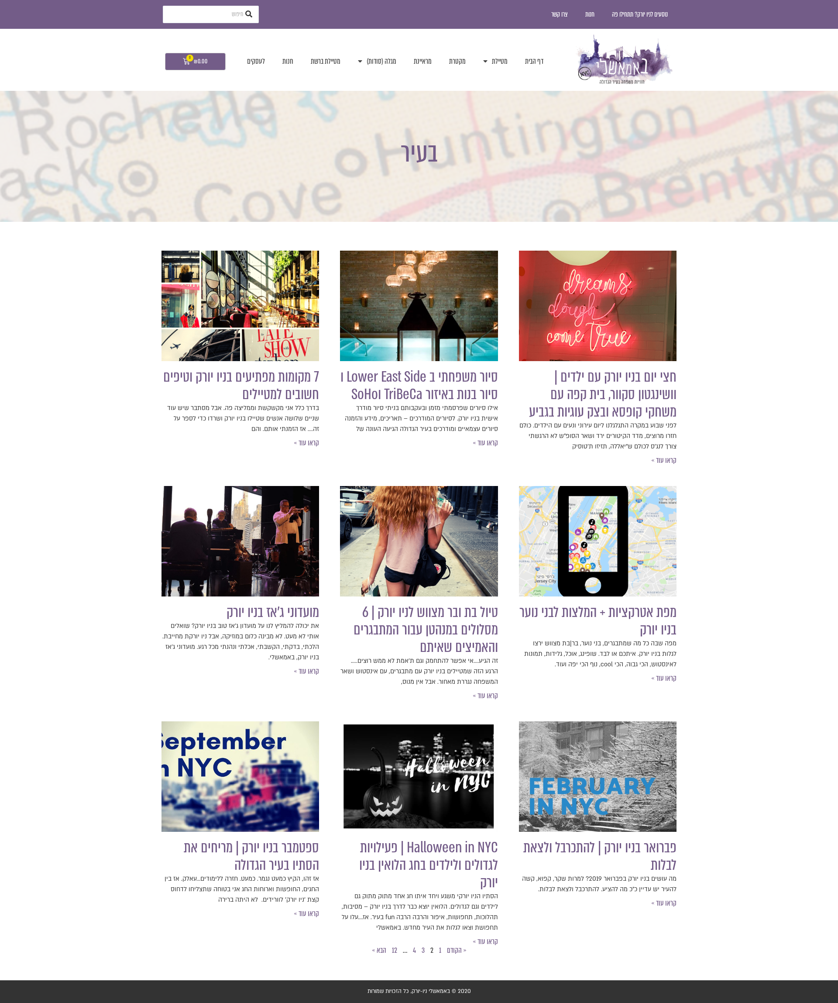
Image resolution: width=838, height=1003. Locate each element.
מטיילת (500, 61)
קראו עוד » (664, 460)
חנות (589, 14)
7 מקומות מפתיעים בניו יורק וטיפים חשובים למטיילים (241, 385)
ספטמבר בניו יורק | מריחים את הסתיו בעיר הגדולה (251, 856)
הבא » (379, 950)
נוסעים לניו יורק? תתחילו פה (640, 14)
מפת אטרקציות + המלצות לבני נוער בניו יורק (598, 621)
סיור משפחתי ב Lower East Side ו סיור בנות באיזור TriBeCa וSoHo (419, 385)
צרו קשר (559, 14)
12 (394, 950)
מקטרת (457, 61)
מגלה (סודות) (381, 61)
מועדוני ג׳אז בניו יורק (273, 612)
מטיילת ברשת (325, 61)
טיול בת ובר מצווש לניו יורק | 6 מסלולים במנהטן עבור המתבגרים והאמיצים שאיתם (426, 630)
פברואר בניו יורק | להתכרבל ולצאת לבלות (600, 856)
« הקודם (457, 950)
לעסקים (256, 61)
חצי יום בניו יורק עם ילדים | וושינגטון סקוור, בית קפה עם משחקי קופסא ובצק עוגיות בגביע (603, 394)
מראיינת (423, 61)
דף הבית (534, 61)
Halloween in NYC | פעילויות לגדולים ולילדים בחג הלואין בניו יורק (428, 865)
